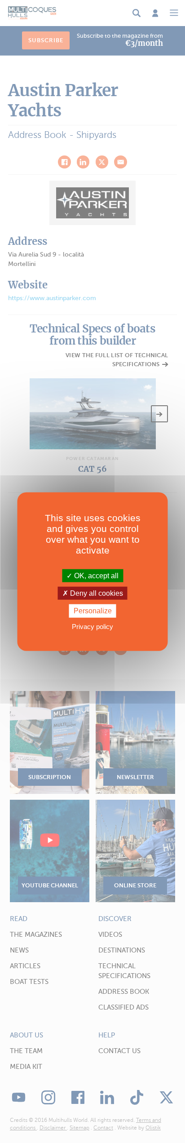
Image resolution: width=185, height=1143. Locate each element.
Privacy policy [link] (92, 626)
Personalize (93, 611)
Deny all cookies (95, 593)
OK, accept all (95, 576)
